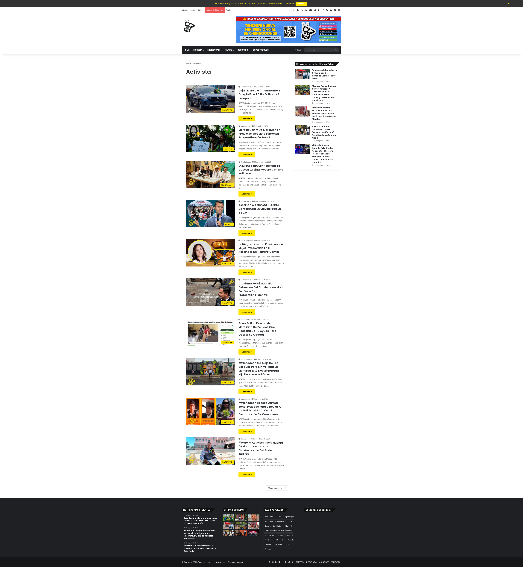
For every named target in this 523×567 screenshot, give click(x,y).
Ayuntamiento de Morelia (274, 521)
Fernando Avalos (247, 87)
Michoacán (269, 535)
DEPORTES (243, 50)
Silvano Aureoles (288, 540)
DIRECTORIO (311, 562)
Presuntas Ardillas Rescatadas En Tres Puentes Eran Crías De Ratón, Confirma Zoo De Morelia (324, 113)
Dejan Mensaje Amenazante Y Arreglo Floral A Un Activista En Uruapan (259, 94)
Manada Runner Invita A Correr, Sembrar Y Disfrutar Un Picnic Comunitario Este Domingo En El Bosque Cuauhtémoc (324, 93)
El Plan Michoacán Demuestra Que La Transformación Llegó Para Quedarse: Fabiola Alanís (324, 132)
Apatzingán (289, 517)
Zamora (268, 549)
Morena (290, 535)
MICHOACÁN (213, 50)
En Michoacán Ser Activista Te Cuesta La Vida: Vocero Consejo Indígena (260, 169)
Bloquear (290, 3)
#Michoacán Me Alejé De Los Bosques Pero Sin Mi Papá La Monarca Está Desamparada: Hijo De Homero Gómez (258, 368)
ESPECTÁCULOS (261, 50)
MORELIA (197, 50)
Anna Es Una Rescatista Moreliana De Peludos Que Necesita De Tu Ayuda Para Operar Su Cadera (257, 329)
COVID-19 (288, 526)
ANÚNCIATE (324, 562)
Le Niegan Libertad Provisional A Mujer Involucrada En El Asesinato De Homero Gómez (260, 248)
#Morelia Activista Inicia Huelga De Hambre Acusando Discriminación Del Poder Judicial (260, 448)
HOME (187, 50)
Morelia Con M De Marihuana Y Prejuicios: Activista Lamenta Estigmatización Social (259, 133)
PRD (276, 540)
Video (287, 544)
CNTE (290, 521)
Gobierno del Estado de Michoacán (278, 531)
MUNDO (228, 50)
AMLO (279, 517)
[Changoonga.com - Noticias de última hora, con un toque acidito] (188, 25)
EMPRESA (300, 562)
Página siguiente (275, 488)
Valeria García (246, 162)
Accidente (269, 517)
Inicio (190, 64)
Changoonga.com (235, 562)
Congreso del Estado (273, 526)
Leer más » (247, 118)
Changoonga (245, 126)
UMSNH (268, 544)
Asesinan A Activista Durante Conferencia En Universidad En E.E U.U (259, 208)
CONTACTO (335, 562)
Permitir (301, 3)
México (268, 540)
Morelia (280, 535)
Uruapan (278, 544)
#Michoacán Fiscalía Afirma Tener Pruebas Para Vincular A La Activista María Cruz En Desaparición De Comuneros (259, 408)
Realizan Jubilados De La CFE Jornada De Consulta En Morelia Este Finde (257, 10)
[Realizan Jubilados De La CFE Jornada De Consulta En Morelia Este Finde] (302, 74)
